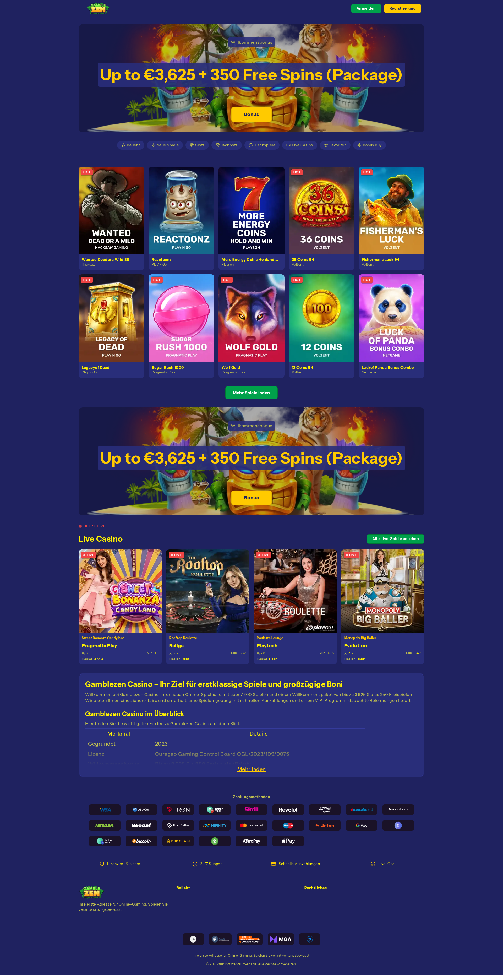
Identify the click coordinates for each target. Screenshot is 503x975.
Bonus (251, 114)
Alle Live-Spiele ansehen (395, 538)
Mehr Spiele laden (251, 392)
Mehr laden (251, 769)
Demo (114, 216)
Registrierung (403, 8)
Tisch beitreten (123, 591)
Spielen (114, 204)
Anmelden (366, 8)
